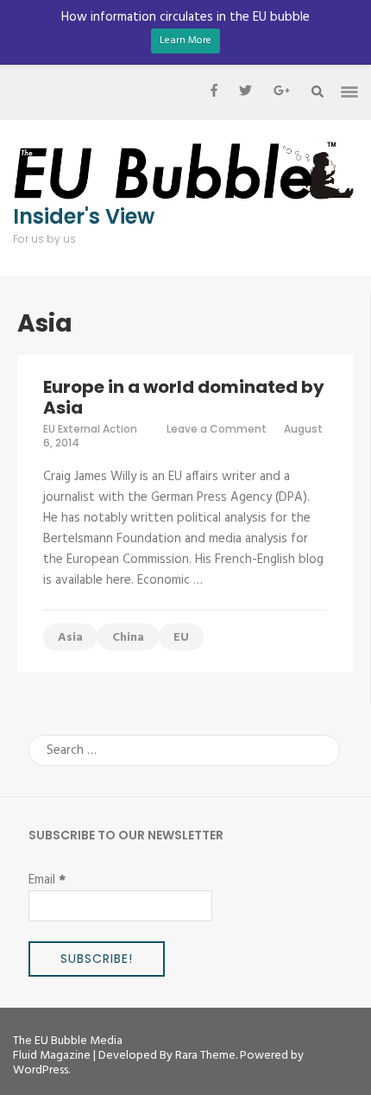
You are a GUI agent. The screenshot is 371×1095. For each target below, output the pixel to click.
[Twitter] (245, 92)
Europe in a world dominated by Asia (183, 397)
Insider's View (83, 216)
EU (181, 638)
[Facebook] (214, 92)
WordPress (40, 1070)
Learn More (185, 40)
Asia (70, 638)
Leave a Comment (217, 428)
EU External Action (90, 428)
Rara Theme (205, 1056)
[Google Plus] (282, 92)
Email (47, 880)
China (128, 638)
